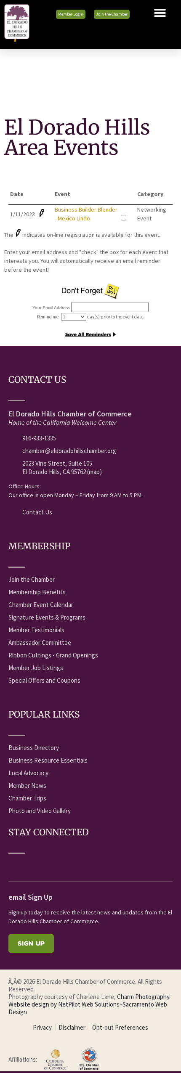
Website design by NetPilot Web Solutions (64, 1004)
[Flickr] (59, 866)
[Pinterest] (91, 866)
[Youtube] (28, 866)
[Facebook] (13, 866)
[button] (160, 13)
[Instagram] (75, 866)
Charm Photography (143, 997)
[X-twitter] (44, 866)
